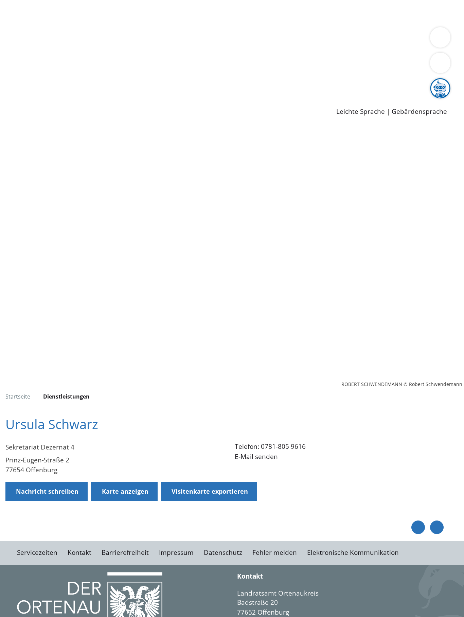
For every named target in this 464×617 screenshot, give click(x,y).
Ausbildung (133, 83)
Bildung (188, 39)
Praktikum (195, 83)
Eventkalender (92, 83)
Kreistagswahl (163, 65)
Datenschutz (223, 552)
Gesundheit (366, 12)
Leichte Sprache (360, 111)
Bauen (28, 12)
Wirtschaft (330, 12)
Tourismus (355, 39)
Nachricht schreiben (47, 491)
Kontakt (79, 552)
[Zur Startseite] (59, 181)
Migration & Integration (210, 12)
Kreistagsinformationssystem (63, 65)
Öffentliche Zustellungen (117, 100)
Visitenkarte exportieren (210, 491)
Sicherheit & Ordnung (280, 12)
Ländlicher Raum (273, 39)
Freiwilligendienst (239, 83)
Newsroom (16, 92)
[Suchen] (440, 63)
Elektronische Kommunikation (353, 552)
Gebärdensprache (419, 111)
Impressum (176, 552)
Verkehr (137, 12)
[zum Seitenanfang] (437, 527)
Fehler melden (274, 552)
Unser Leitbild (289, 83)
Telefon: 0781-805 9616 (270, 446)
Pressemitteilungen (48, 100)
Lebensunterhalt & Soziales (81, 12)
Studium (165, 83)
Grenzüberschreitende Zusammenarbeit (206, 48)
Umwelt (397, 12)
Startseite (17, 396)
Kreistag (12, 57)
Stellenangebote (43, 83)
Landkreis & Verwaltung (36, 31)
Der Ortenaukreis (45, 39)
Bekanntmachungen (404, 39)
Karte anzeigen (125, 491)
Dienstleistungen (26, 4)
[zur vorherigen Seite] (418, 527)
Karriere (12, 74)
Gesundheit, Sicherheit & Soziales (125, 39)
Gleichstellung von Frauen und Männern (80, 48)
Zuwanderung (223, 39)
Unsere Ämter (21, 22)
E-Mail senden (256, 456)
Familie (162, 12)
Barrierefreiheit (125, 552)
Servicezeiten (37, 552)
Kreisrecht (124, 65)
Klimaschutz (318, 39)
